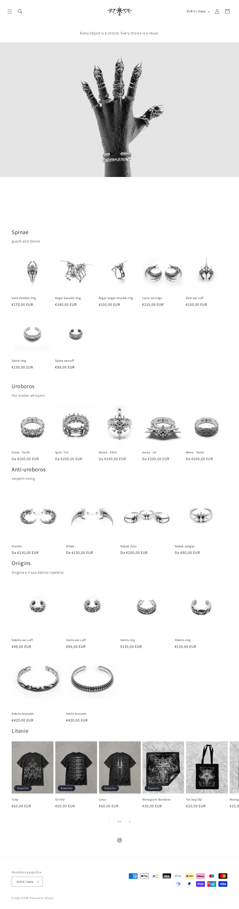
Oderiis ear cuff (22, 640)
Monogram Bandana (156, 799)
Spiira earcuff (64, 361)
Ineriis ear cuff (76, 640)
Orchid (60, 799)
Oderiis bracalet (23, 714)
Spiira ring (19, 361)
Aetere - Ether (108, 452)
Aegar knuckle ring (68, 298)
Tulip (15, 799)
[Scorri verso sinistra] (109, 821)
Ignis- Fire (62, 452)
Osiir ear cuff (195, 298)
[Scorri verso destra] (130, 821)
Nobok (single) (185, 546)
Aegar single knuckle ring (116, 298)
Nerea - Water (195, 452)
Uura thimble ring (24, 298)
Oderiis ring (183, 640)
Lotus (102, 799)
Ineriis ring (127, 640)
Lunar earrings (152, 298)
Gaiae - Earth (21, 452)
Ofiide (70, 546)
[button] (10, 11)
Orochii (17, 546)
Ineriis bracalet (76, 714)
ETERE (25, 898)
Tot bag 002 (194, 799)
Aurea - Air (149, 452)
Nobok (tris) (128, 546)
